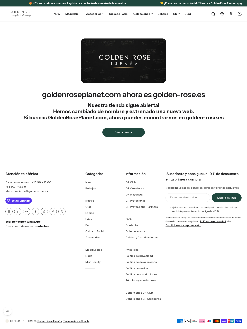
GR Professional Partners (141, 206)
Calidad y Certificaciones (141, 237)
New (88, 182)
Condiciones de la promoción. (183, 225)
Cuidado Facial (94, 231)
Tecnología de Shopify (76, 321)
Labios (89, 213)
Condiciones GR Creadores (143, 298)
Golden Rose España (49, 321)
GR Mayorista (134, 194)
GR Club (130, 182)
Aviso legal (132, 249)
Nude (88, 255)
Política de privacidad (139, 255)
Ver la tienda (123, 132)
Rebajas (90, 188)
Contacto (131, 225)
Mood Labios (93, 249)
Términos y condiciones (140, 280)
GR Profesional (135, 200)
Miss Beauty (92, 262)
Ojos (88, 206)
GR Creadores (134, 188)
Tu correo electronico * (184, 197)
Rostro (89, 200)
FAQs (128, 219)
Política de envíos (136, 268)
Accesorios (92, 237)
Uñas (88, 219)
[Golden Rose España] (22, 14)
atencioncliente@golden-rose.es (26, 191)
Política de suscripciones (141, 274)
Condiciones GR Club (139, 292)
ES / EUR (15, 321)
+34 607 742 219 (15, 186)
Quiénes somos (135, 231)
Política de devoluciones (141, 262)
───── (90, 194)
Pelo (88, 225)
